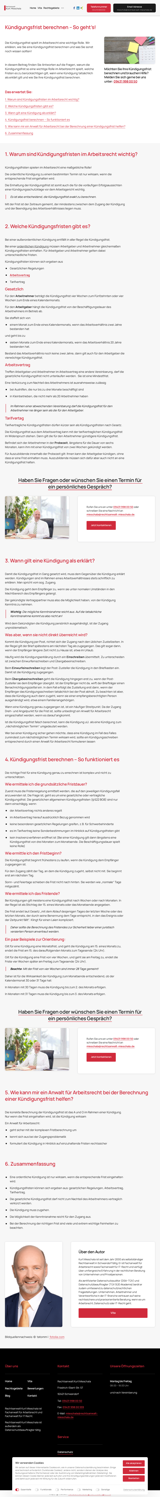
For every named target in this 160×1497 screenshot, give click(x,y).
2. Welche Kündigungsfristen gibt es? (29, 106)
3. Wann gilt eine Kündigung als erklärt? (30, 113)
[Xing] (82, 8)
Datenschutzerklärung (134, 1489)
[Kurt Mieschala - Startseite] (12, 7)
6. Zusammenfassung (19, 133)
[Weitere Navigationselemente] (62, 8)
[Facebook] (75, 8)
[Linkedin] (79, 8)
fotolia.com (57, 1337)
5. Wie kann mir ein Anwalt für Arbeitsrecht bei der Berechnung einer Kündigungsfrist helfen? (65, 126)
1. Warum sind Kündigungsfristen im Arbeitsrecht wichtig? (42, 99)
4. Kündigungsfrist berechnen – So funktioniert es (37, 119)
